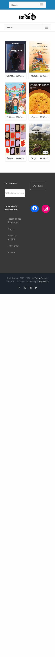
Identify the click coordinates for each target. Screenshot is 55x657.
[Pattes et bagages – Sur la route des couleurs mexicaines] (15, 98)
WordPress (44, 281)
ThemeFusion (41, 278)
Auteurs (38, 185)
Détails (21, 76)
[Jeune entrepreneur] (39, 57)
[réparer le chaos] (39, 98)
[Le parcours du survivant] (39, 139)
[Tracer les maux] (15, 139)
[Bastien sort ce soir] (15, 57)
